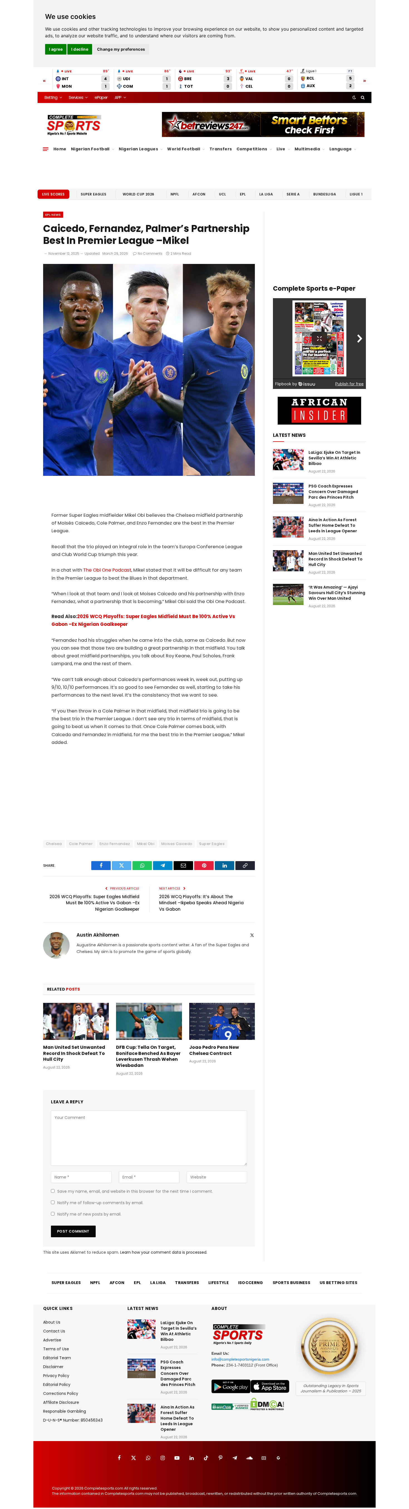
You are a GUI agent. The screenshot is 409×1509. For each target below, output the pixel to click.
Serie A (293, 194)
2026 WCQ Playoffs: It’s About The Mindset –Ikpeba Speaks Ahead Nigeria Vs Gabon (201, 903)
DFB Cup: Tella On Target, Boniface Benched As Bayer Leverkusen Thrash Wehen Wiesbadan (148, 1056)
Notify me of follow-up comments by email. (100, 1203)
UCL (222, 194)
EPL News (53, 214)
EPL (243, 194)
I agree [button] (56, 49)
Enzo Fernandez (115, 843)
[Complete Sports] (74, 125)
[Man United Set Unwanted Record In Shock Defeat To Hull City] (76, 1021)
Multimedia (307, 149)
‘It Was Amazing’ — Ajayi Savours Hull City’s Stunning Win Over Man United (337, 592)
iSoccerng (250, 1282)
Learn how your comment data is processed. (163, 1252)
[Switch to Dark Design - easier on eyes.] (354, 97)
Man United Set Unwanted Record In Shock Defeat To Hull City (74, 1053)
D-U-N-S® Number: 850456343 (73, 1420)
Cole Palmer (81, 843)
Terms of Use (56, 1349)
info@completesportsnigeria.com (240, 1359)
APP (118, 97)
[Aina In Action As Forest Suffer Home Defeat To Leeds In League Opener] (288, 527)
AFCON (199, 194)
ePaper (101, 97)
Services (76, 97)
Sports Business (292, 1282)
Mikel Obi (146, 843)
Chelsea (54, 843)
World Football (183, 149)
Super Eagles (94, 194)
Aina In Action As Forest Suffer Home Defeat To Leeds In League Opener (333, 525)
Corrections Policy (60, 1393)
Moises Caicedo (176, 843)
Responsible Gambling (64, 1411)
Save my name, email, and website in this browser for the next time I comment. (135, 1191)
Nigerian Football (90, 149)
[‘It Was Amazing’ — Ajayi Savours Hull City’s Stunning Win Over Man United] (288, 594)
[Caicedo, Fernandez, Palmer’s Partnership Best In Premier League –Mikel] (149, 474)
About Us (51, 1322)
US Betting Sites (338, 1282)
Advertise (52, 1340)
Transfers (221, 149)
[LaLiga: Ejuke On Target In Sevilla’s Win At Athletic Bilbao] (288, 459)
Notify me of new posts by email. (89, 1214)
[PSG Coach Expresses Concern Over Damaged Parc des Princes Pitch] (288, 493)
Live (281, 149)
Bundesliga (324, 194)
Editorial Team (57, 1358)
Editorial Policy (56, 1384)
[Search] (362, 97)
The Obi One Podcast (107, 570)
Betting (51, 97)
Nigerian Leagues (138, 149)
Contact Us (54, 1331)
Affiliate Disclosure (61, 1402)
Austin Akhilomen (98, 935)
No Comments (150, 253)
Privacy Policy (56, 1375)
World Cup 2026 (138, 194)
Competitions (251, 149)
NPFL (175, 194)
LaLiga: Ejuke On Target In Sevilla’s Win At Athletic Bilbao (334, 458)
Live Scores (53, 194)
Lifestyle (218, 1282)
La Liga (266, 194)
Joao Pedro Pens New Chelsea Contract (214, 1050)
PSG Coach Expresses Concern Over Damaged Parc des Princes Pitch (333, 491)
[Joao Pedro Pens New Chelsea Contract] (222, 1021)
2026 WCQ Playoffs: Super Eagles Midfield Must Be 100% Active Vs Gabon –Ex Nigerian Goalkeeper (94, 903)
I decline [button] (79, 49)
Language (340, 149)
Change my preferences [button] (121, 49)
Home (59, 149)
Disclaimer (53, 1367)
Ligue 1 (356, 194)
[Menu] (45, 149)
